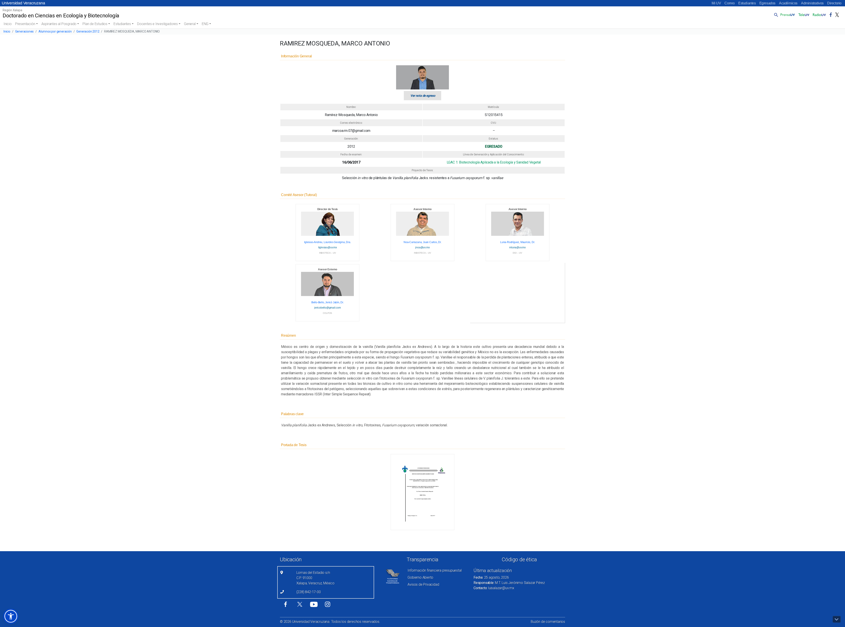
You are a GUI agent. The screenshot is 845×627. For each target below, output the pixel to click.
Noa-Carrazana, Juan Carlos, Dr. (422, 242)
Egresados (767, 3)
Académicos (788, 3)
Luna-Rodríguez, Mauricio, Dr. (517, 242)
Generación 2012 (87, 31)
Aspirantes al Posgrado (59, 24)
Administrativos (812, 3)
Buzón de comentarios (548, 622)
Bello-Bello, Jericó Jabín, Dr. (327, 302)
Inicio (8, 24)
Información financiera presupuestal (434, 570)
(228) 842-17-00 (308, 592)
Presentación (25, 24)
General (190, 24)
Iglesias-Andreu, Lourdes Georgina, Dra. (327, 242)
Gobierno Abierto (420, 577)
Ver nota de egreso (422, 95)
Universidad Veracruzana (23, 3)
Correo (729, 3)
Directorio (834, 3)
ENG (205, 24)
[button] (775, 14)
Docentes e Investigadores (157, 24)
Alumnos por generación (55, 31)
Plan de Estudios (95, 24)
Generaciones (24, 31)
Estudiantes (747, 3)
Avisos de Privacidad (423, 584)
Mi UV (716, 3)
